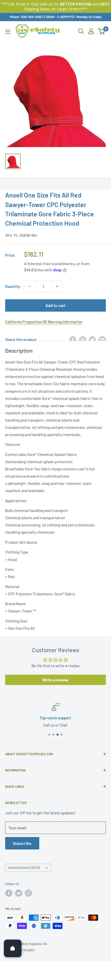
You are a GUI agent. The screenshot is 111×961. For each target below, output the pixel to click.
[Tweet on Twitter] (92, 339)
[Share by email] (102, 339)
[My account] (91, 31)
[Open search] (81, 31)
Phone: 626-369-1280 (25, 17)
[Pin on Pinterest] (82, 339)
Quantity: (13, 286)
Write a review (55, 679)
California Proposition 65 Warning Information (43, 321)
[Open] (12, 948)
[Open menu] (7, 32)
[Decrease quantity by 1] (29, 286)
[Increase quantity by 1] (57, 286)
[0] (101, 31)
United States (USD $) (24, 867)
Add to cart (55, 305)
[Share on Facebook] (72, 339)
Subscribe (22, 843)
